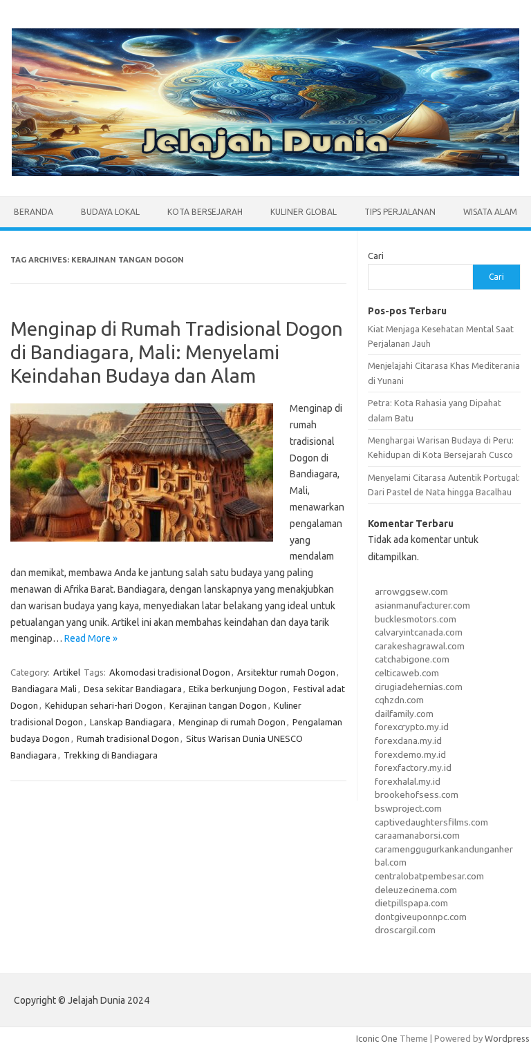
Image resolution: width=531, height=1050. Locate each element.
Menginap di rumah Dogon (232, 722)
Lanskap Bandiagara (130, 722)
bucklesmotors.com (415, 618)
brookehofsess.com (416, 794)
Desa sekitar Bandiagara (133, 689)
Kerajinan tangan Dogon (218, 705)
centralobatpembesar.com (429, 875)
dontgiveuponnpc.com (421, 916)
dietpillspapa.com (411, 902)
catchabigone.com (412, 659)
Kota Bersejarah (205, 211)
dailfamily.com (404, 713)
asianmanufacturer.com (422, 605)
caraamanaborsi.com (417, 835)
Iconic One (377, 1038)
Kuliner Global (303, 211)
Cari (376, 255)
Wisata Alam (490, 211)
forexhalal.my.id (407, 781)
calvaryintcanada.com (419, 632)
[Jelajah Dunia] (265, 172)
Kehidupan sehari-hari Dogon (103, 705)
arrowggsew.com (411, 591)
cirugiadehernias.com (419, 686)
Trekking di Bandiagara (111, 755)
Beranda (33, 211)
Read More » (91, 638)
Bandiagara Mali (44, 689)
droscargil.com (405, 929)
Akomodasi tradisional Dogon (169, 672)
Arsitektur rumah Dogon (286, 672)
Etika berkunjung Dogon (237, 689)
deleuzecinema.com (416, 889)
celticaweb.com (407, 672)
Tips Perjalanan (400, 211)
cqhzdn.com (399, 699)
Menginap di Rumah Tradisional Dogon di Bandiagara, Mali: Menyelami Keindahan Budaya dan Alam (176, 351)
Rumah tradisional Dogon (128, 738)
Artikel (66, 672)
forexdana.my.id (408, 740)
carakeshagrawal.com (420, 645)
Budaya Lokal (110, 211)
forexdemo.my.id (410, 754)
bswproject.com (408, 808)
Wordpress (507, 1038)
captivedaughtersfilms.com (431, 822)
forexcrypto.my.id (412, 726)
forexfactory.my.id (413, 767)
